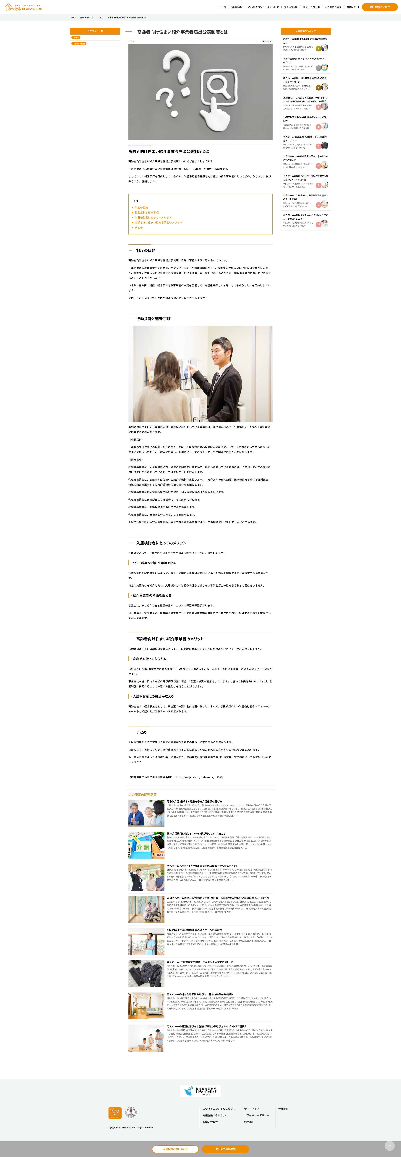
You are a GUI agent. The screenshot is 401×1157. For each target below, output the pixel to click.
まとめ (139, 227)
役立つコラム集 (311, 7)
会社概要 (283, 1109)
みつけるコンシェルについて (263, 7)
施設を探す (237, 7)
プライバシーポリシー (256, 1115)
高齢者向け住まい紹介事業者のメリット (158, 222)
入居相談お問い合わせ (175, 1149)
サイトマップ (251, 1109)
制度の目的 (141, 207)
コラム (100, 17)
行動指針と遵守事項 (147, 212)
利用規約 (249, 1122)
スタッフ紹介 (291, 7)
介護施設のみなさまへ (215, 1115)
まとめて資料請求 (226, 1149)
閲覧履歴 (351, 7)
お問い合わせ (382, 7)
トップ (222, 7)
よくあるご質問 (333, 7)
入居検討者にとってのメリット (153, 217)
